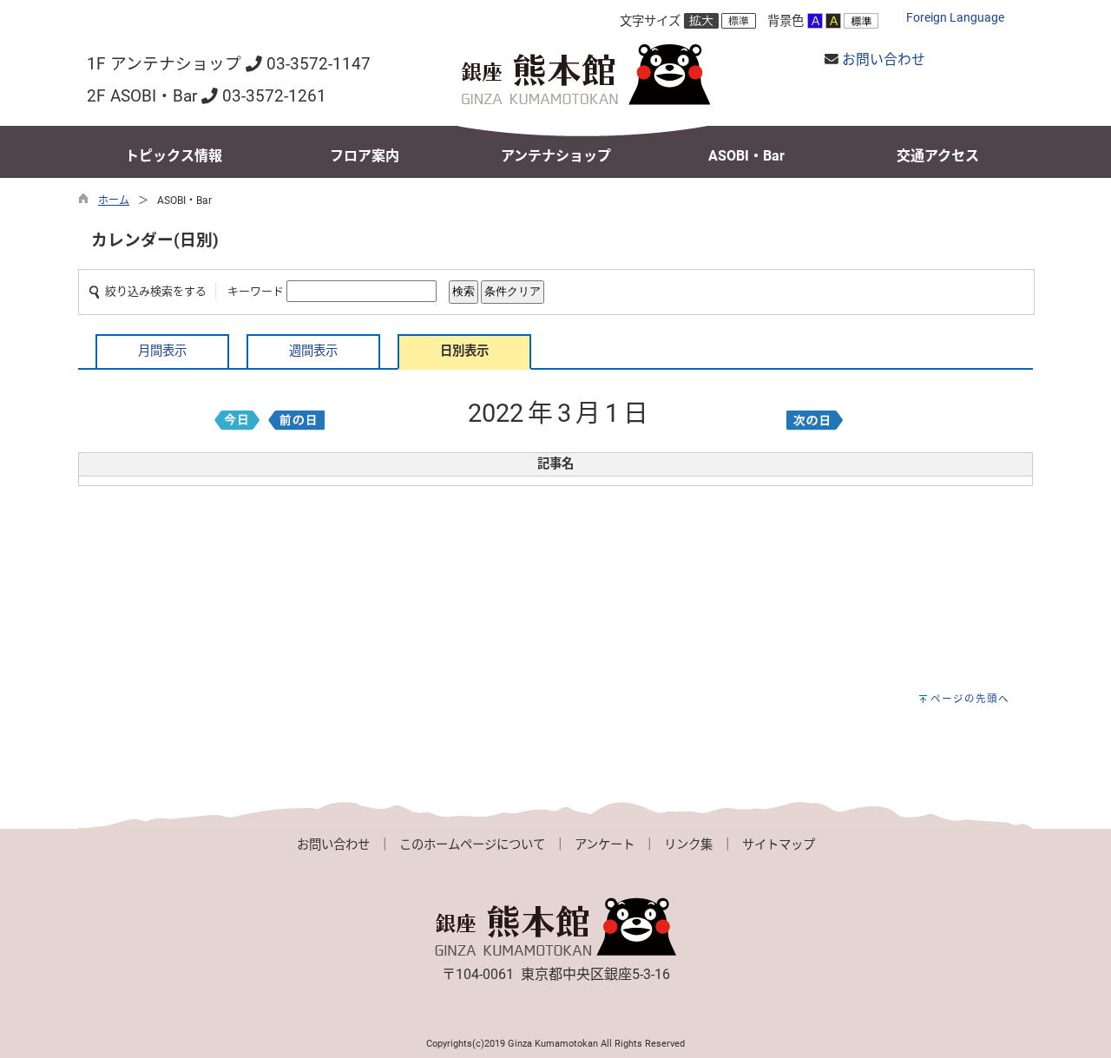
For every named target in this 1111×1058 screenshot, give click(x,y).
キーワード (255, 291)
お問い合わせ (883, 59)
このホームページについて (472, 845)
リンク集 (688, 845)
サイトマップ (778, 845)
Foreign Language (955, 17)
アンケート (604, 845)
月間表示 (162, 351)
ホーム (113, 200)
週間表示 (313, 351)
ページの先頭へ (969, 699)
